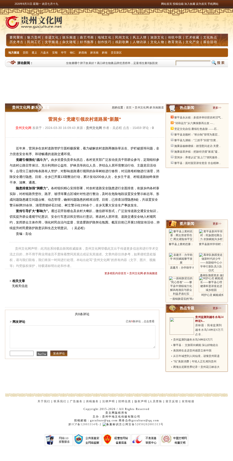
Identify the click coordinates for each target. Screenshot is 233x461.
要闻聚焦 (16, 37)
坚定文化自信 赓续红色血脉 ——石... (196, 129)
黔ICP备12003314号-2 (84, 424)
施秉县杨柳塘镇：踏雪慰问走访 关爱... (197, 146)
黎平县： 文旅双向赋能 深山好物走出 (195, 345)
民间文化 (122, 37)
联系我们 (60, 401)
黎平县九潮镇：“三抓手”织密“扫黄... (196, 140)
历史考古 (16, 42)
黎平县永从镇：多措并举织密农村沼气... (198, 117)
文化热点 (210, 37)
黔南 (104, 52)
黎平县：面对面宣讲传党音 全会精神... (197, 163)
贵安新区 (116, 52)
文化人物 (157, 42)
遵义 (34, 52)
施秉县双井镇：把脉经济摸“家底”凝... (197, 151)
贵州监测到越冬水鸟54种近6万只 (193, 339)
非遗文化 (52, 37)
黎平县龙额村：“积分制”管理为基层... (197, 134)
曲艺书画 (87, 37)
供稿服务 (92, 401)
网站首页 (166, 3)
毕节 (63, 52)
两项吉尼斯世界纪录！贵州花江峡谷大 (196, 367)
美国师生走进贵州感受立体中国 (192, 350)
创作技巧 (104, 42)
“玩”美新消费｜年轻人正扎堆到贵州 (194, 361)
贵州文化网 (23, 128)
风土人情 (140, 37)
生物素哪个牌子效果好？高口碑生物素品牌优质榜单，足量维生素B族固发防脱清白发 (116, 63)
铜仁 (72, 52)
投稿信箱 (178, 3)
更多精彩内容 (112, 273)
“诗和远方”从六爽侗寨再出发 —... (194, 123)
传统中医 (175, 37)
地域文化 (104, 37)
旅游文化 (157, 37)
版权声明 (140, 401)
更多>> (217, 107)
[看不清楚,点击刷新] (42, 353)
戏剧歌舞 (122, 42)
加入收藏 (190, 3)
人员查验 (155, 401)
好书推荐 (87, 42)
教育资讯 (175, 42)
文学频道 (52, 42)
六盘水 (45, 52)
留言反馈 (172, 401)
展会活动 (210, 42)
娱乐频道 (69, 37)
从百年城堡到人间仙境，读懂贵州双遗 (196, 356)
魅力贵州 (34, 37)
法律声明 (108, 401)
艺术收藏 (192, 37)
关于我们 (44, 401)
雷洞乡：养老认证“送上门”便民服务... (197, 157)
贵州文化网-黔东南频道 (149, 107)
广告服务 (76, 401)
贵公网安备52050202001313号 (141, 424)
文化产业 (192, 42)
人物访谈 (140, 42)
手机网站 (213, 3)
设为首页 (201, 3)
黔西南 (83, 52)
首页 (129, 107)
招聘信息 (124, 401)
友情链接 (189, 401)
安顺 (55, 52)
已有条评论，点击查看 (140, 321)
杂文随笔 (69, 42)
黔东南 (94, 52)
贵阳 (25, 52)
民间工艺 (34, 42)
